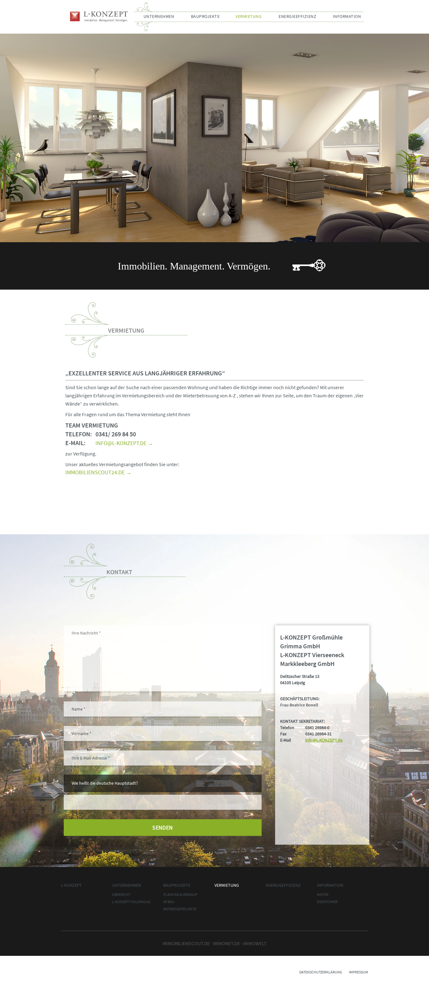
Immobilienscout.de (186, 943)
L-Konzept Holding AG (131, 901)
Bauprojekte (205, 16)
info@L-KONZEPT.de (324, 740)
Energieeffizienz (297, 16)
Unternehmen (159, 16)
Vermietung (249, 16)
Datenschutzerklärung (320, 972)
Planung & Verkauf (180, 894)
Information (347, 16)
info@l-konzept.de (120, 443)
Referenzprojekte (179, 909)
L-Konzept (99, 16)
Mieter (323, 894)
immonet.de (226, 943)
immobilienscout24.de (95, 472)
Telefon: (78, 434)
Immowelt (255, 943)
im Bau (169, 901)
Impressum (358, 972)
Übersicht (121, 894)
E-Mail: (75, 443)
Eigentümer (327, 901)
